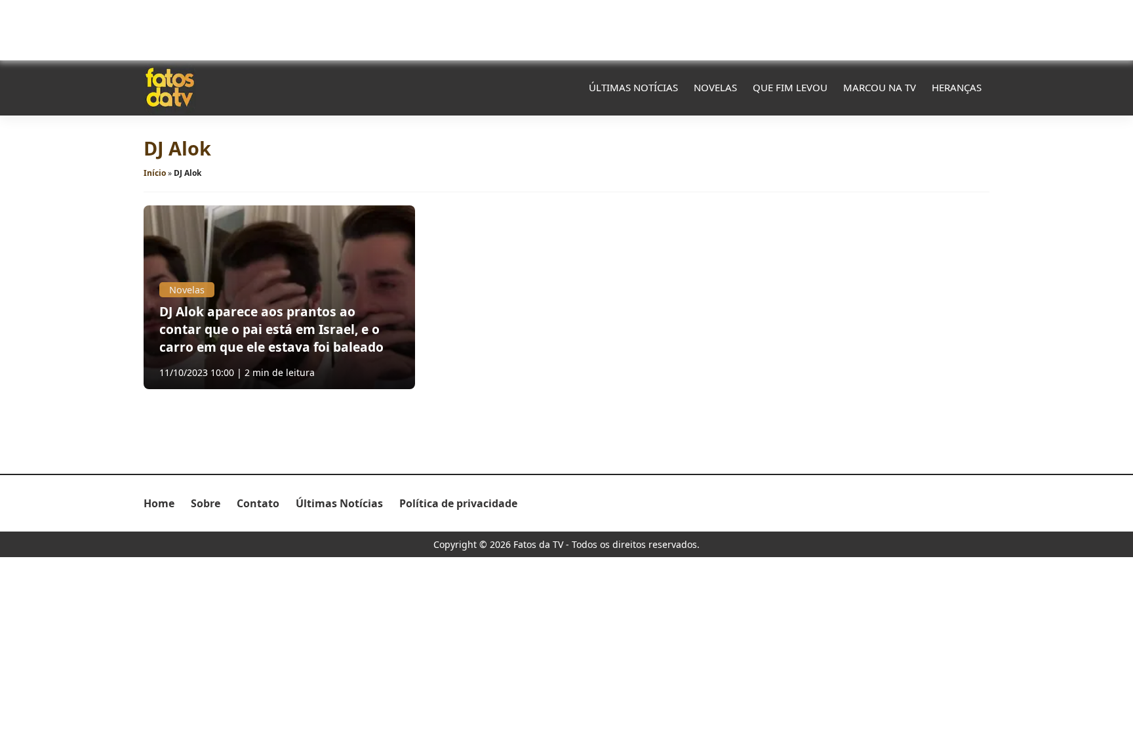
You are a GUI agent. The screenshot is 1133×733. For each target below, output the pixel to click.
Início (155, 172)
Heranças (957, 87)
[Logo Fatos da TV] (170, 87)
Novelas (715, 87)
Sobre (205, 503)
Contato (258, 503)
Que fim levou (790, 87)
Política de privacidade (458, 503)
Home (159, 503)
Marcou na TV (879, 87)
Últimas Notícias (633, 87)
